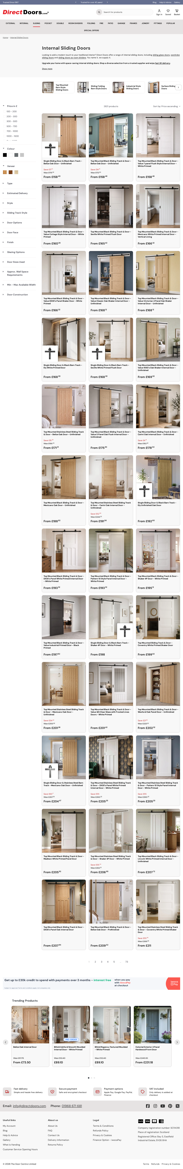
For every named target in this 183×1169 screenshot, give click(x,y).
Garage (121, 23)
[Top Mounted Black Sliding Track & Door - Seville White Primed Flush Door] (111, 206)
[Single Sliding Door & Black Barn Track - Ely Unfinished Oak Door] (158, 477)
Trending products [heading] (25, 1000)
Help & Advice (165, 2)
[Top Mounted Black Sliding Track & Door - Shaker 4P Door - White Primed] (158, 550)
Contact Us (53, 1135)
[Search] (99, 12)
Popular (170, 23)
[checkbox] (19, 111)
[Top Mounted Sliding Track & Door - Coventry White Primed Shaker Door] (158, 617)
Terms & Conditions (103, 1125)
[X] (177, 1106)
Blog (154, 2)
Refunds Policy (100, 1130)
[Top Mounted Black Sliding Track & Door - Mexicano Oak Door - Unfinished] (64, 477)
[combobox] (127, 12)
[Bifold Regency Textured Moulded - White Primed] (112, 1024)
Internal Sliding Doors (19, 37)
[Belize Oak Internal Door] (30, 1024)
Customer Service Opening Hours (20, 1149)
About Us (52, 1125)
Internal (24, 23)
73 (126, 961)
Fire (101, 23)
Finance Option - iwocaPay (107, 1139)
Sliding (36, 23)
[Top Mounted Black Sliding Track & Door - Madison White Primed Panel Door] (64, 831)
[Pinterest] (170, 1106)
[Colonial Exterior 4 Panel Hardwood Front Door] (152, 1024)
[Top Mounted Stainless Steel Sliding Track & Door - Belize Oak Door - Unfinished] (64, 406)
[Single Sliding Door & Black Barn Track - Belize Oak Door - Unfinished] (64, 135)
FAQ (50, 1130)
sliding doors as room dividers (72, 57)
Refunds (155, 1164)
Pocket (48, 23)
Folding (91, 23)
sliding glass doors (161, 55)
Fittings (158, 23)
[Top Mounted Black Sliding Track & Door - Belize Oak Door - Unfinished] (111, 135)
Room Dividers (75, 23)
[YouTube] (162, 1106)
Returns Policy (55, 1144)
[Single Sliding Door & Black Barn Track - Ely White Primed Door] (64, 340)
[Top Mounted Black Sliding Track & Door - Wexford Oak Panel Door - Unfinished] (158, 684)
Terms (146, 1164)
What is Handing (11, 1144)
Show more (47, 68)
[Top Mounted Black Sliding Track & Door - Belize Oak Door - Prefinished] (111, 901)
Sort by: (165, 106)
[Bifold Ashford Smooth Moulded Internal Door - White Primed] (71, 1024)
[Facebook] (147, 1106)
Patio (110, 23)
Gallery (177, 2)
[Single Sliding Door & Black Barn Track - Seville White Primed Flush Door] (111, 340)
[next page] (133, 962)
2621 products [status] (111, 106)
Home (5, 37)
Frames (133, 23)
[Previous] (5, 1042)
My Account (9, 1125)
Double (60, 23)
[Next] (177, 1042)
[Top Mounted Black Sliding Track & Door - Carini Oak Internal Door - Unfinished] (158, 406)
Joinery (145, 23)
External (10, 23)
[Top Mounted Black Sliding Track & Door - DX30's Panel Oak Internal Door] (64, 901)
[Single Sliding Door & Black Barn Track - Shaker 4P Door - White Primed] (111, 617)
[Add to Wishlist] (82, 117)
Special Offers (91, 30)
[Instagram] (155, 1106)
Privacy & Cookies (102, 1135)
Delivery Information (58, 1139)
